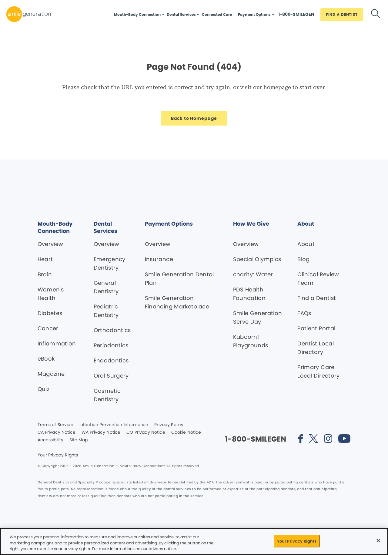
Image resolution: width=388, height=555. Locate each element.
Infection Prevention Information (113, 425)
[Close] (378, 540)
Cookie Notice (186, 432)
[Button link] (375, 15)
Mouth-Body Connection (137, 14)
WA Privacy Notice (101, 432)
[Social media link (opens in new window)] (300, 439)
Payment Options (254, 14)
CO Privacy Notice (145, 432)
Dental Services (181, 14)
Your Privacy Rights (58, 455)
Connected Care (217, 14)
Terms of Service (55, 425)
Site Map (78, 440)
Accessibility (51, 440)
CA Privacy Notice (56, 432)
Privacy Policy (168, 425)
